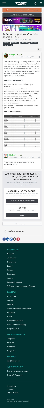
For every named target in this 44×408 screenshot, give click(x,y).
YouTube (10, 343)
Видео (10, 266)
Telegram (11, 339)
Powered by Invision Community (18, 401)
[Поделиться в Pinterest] (18, 239)
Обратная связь (12, 392)
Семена (10, 304)
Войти (22, 215)
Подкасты (11, 351)
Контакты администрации (18, 371)
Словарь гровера (14, 282)
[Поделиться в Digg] (7, 239)
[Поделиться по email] (14, 239)
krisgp (9, 39)
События (10, 270)
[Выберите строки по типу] (39, 49)
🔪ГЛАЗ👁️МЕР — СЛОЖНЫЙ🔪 (22, 15)
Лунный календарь (15, 321)
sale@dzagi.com (13, 361)
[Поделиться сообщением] (39, 57)
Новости (10, 254)
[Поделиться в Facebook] (4, 239)
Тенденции (11, 258)
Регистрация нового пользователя (22, 201)
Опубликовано (21, 57)
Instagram (11, 347)
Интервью (11, 262)
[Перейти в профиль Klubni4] (6, 156)
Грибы (9, 316)
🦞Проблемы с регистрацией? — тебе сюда (22, 10)
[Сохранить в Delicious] (11, 239)
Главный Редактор (15, 375)
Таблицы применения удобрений (21, 286)
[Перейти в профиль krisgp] (6, 55)
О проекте (10, 389)
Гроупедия (11, 296)
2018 (29, 39)
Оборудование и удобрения (19, 308)
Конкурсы (11, 274)
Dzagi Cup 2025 (13, 329)
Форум (10, 300)
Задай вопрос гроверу (16, 325)
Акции (10, 278)
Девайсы (11, 312)
